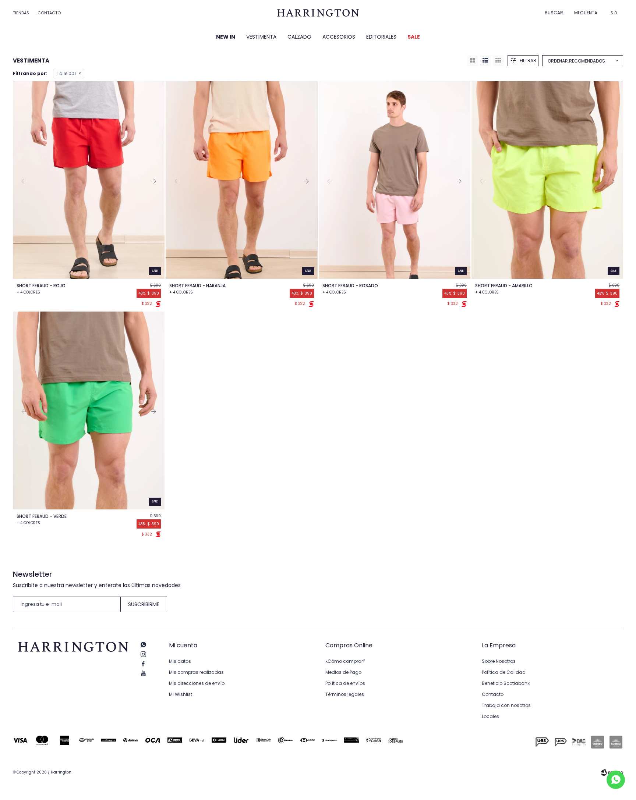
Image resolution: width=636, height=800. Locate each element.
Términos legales (344, 694)
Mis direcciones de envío (197, 683)
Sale (413, 36)
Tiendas (21, 13)
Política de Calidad (504, 672)
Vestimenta (261, 36)
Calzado (299, 36)
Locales (490, 716)
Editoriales (381, 36)
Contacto (49, 13)
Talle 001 (66, 73)
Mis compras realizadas (196, 672)
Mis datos (180, 661)
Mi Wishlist (180, 694)
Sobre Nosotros (499, 661)
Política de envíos (345, 683)
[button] (554, 13)
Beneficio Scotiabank (506, 683)
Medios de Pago (343, 672)
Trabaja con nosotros (506, 705)
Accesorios (338, 36)
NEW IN (225, 36)
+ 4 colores (28, 292)
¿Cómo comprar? (345, 661)
